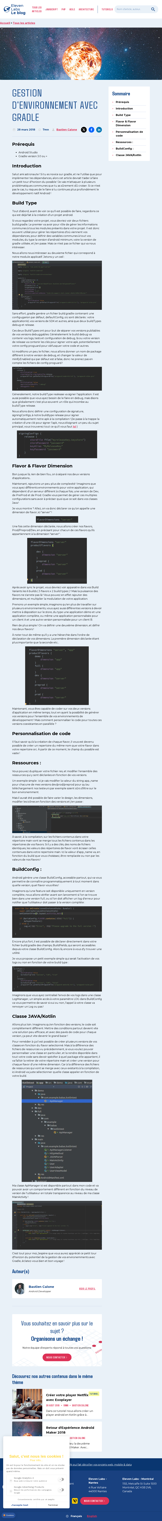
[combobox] (136, 9)
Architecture (86, 9)
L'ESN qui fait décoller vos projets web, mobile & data (98, 1464)
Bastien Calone (66, 129)
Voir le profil (87, 1288)
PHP (64, 9)
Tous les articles (37, 9)
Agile (72, 9)
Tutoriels (107, 9)
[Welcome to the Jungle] (75, 1501)
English (92, 1516)
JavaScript (51, 9)
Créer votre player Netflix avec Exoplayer (67, 1397)
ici (74, 426)
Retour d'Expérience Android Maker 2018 (70, 1430)
